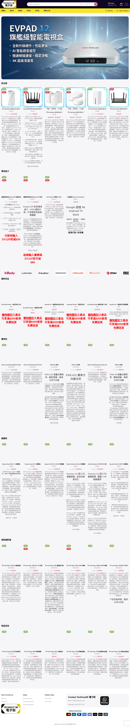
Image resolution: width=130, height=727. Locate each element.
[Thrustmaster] (60, 273)
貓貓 (11, 306)
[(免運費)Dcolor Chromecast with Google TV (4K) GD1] (76, 185)
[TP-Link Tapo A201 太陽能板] (54, 640)
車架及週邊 (11, 367)
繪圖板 (11, 466)
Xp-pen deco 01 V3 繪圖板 (33, 464)
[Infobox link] (112, 4)
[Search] (95, 4)
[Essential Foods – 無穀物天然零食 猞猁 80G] (33, 294)
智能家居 (11, 653)
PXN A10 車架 (54, 365)
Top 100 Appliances (28, 704)
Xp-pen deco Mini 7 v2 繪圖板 (11, 464)
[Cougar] (94, 273)
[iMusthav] (43, 273)
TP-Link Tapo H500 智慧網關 (32, 651)
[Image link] (10, 708)
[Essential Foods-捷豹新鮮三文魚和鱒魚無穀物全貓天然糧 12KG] (97, 293)
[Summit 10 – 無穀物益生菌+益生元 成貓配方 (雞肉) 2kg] (54, 293)
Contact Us (4, 701)
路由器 (11, 111)
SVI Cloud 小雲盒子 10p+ (54, 197)
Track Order (48, 698)
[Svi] (77, 273)
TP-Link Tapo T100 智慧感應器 (76, 651)
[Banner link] (65, 47)
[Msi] (111, 273)
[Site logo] (8, 4)
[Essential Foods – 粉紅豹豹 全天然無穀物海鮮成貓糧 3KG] (11, 293)
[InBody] (9, 273)
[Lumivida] (26, 273)
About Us (3, 698)
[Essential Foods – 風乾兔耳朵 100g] (76, 293)
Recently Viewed (27, 698)
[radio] (47, 109)
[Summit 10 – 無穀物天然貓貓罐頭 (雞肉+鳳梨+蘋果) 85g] (119, 293)
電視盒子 (11, 199)
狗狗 (76, 306)
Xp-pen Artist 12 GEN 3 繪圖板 (118, 464)
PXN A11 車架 (76, 365)
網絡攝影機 (11, 568)
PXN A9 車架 (119, 365)
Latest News (48, 701)
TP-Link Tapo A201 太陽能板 (54, 651)
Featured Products (28, 701)
